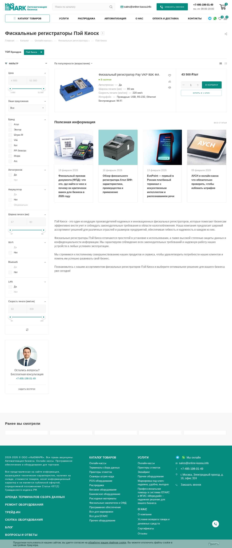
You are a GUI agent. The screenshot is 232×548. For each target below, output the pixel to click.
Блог (9, 527)
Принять (214, 543)
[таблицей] (226, 63)
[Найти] (111, 6)
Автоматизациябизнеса (37, 8)
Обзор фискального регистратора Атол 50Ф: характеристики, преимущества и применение (118, 183)
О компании (144, 514)
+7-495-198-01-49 (203, 4)
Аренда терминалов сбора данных (35, 497)
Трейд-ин (12, 512)
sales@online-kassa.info (194, 463)
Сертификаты (146, 528)
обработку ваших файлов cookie (107, 542)
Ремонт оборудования (24, 504)
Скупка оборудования (24, 519)
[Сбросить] (27, 330)
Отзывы (142, 533)
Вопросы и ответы (21, 534)
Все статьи (220, 123)
